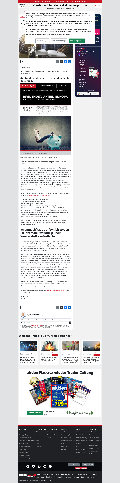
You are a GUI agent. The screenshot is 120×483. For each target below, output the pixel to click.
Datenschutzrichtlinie (63, 35)
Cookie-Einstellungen (62, 31)
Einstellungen (42, 40)
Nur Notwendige (59, 40)
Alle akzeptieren (76, 40)
